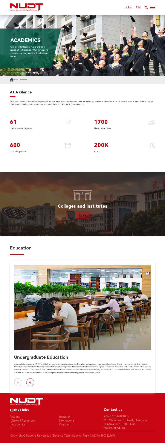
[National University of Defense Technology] (46, 7)
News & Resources (23, 420)
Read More (83, 215)
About (16, 416)
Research (64, 416)
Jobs (128, 7)
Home (16, 80)
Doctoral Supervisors (19, 151)
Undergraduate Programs (21, 128)
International (67, 420)
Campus (64, 424)
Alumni (97, 151)
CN (138, 7)
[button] (30, 382)
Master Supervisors (102, 128)
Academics (23, 80)
